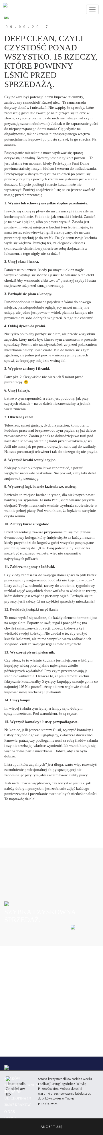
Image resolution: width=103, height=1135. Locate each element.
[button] (51, 1126)
